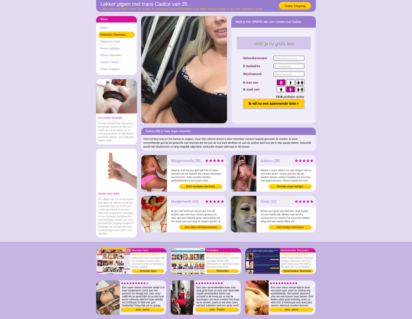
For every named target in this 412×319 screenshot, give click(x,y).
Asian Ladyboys (110, 48)
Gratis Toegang (295, 6)
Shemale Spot (148, 270)
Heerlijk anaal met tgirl (290, 186)
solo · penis (142, 309)
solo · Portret (217, 309)
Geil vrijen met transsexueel (201, 227)
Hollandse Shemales (113, 34)
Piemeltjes (223, 270)
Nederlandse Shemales (297, 270)
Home (104, 27)
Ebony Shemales (111, 55)
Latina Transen (109, 62)
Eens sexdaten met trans (200, 186)
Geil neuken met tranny (290, 227)
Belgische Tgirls (110, 41)
